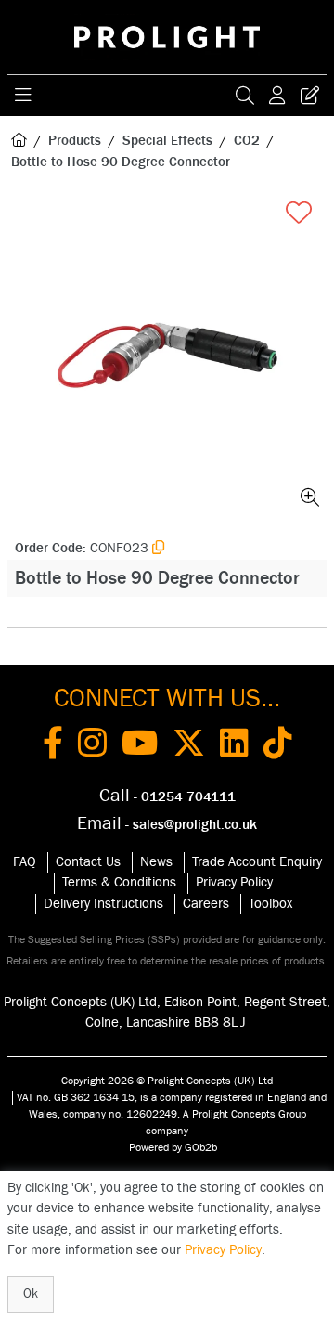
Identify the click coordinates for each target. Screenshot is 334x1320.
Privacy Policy (234, 882)
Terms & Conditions (119, 882)
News (156, 862)
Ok (30, 1294)
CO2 (247, 141)
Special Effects (167, 141)
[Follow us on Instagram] (92, 746)
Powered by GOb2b (173, 1147)
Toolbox (270, 904)
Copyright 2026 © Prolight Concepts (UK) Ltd (167, 1080)
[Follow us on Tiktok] (278, 746)
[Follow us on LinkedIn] (234, 746)
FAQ (24, 862)
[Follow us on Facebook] (53, 746)
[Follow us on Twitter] (188, 746)
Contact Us (88, 862)
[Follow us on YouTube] (139, 746)
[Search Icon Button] (245, 95)
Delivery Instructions (103, 904)
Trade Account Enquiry (257, 862)
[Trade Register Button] (310, 95)
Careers (206, 904)
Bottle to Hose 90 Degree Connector (120, 162)
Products (74, 141)
